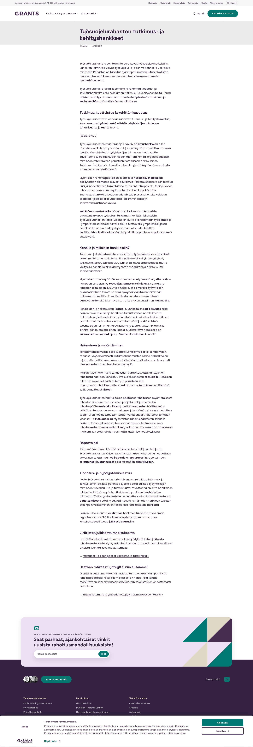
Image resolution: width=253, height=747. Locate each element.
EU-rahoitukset (84, 703)
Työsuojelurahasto (91, 63)
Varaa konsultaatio (223, 13)
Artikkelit (97, 45)
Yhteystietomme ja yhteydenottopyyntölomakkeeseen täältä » (123, 594)
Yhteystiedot (216, 3)
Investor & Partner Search (89, 707)
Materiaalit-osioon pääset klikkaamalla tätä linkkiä (115, 556)
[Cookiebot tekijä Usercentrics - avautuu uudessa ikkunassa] (25, 741)
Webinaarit (135, 712)
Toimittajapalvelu (32, 712)
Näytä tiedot (50, 741)
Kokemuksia (179, 3)
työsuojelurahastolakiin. (153, 63)
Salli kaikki (222, 722)
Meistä (204, 3)
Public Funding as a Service (37, 703)
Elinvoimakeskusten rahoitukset (92, 712)
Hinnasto (152, 3)
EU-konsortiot (30, 707)
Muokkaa (221, 731)
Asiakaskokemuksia (139, 703)
